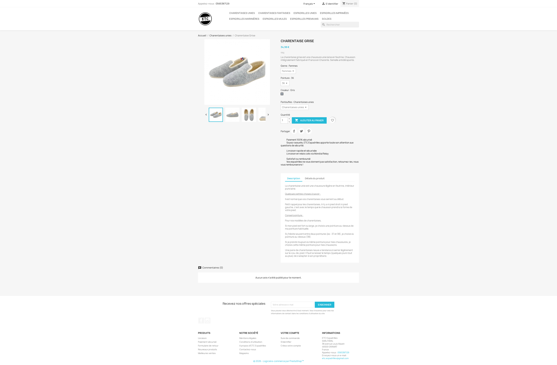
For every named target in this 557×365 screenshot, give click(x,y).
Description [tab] (293, 178)
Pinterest (309, 131)
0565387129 (222, 3)
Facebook (201, 320)
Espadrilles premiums (304, 18)
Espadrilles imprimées (334, 13)
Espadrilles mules (275, 18)
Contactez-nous (247, 349)
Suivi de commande (290, 338)
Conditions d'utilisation (250, 342)
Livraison (202, 338)
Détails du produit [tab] (315, 178)
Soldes (326, 18)
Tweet (301, 131)
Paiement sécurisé (207, 342)
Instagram (207, 320)
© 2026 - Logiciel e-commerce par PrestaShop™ (278, 361)
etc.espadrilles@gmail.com (335, 358)
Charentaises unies (242, 13)
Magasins (244, 353)
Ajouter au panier (309, 120)
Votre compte (290, 333)
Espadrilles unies (305, 13)
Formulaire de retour (208, 345)
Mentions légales (247, 338)
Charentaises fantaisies (274, 13)
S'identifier (286, 342)
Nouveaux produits (207, 349)
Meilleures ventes (207, 353)
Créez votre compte (291, 345)
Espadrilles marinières (244, 18)
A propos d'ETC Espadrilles (252, 345)
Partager (294, 131)
